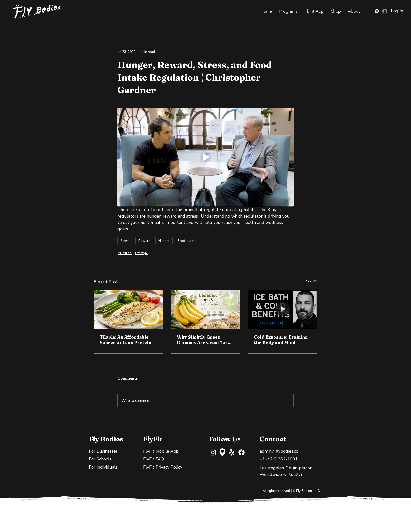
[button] (288, 11)
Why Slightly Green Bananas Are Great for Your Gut (202, 339)
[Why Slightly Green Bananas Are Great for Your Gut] (205, 309)
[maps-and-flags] (222, 452)
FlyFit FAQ (153, 459)
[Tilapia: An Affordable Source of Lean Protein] (128, 309)
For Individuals (103, 467)
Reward (144, 240)
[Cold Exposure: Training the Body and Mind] (282, 309)
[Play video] (205, 157)
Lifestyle (141, 253)
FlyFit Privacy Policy (162, 467)
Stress (125, 240)
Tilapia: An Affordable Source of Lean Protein (125, 339)
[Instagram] (213, 452)
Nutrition (125, 253)
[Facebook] (241, 452)
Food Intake (186, 240)
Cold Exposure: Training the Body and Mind (281, 339)
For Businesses (103, 451)
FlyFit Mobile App (161, 451)
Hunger (164, 240)
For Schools (100, 459)
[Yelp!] (232, 452)
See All (311, 281)
